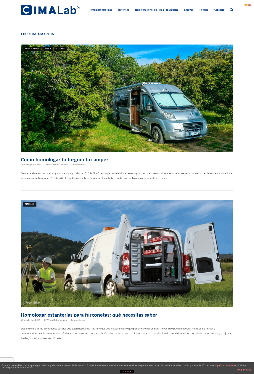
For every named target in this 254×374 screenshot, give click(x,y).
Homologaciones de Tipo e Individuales (156, 10)
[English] (249, 5)
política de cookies (226, 365)
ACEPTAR (127, 371)
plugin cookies (244, 369)
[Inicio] (50, 10)
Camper (47, 49)
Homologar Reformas (100, 10)
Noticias (204, 10)
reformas (60, 49)
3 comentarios (77, 320)
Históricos (123, 10)
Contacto (219, 10)
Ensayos (188, 10)
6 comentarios (78, 165)
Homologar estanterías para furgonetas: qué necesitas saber (89, 315)
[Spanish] (246, 5)
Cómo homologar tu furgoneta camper (64, 160)
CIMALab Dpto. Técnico (56, 165)
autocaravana (32, 49)
